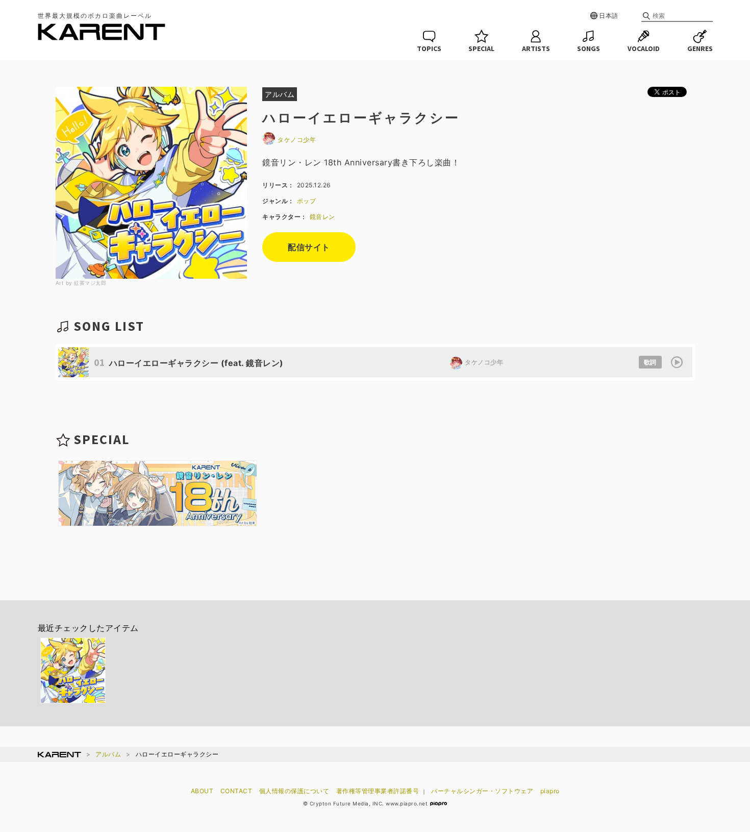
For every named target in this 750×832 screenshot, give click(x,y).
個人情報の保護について (294, 791)
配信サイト (309, 247)
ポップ (306, 201)
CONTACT (236, 791)
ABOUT (202, 791)
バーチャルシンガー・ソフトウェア (482, 791)
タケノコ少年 (297, 139)
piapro (550, 791)
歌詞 (650, 362)
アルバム (108, 754)
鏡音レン (322, 217)
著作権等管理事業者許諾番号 (377, 791)
